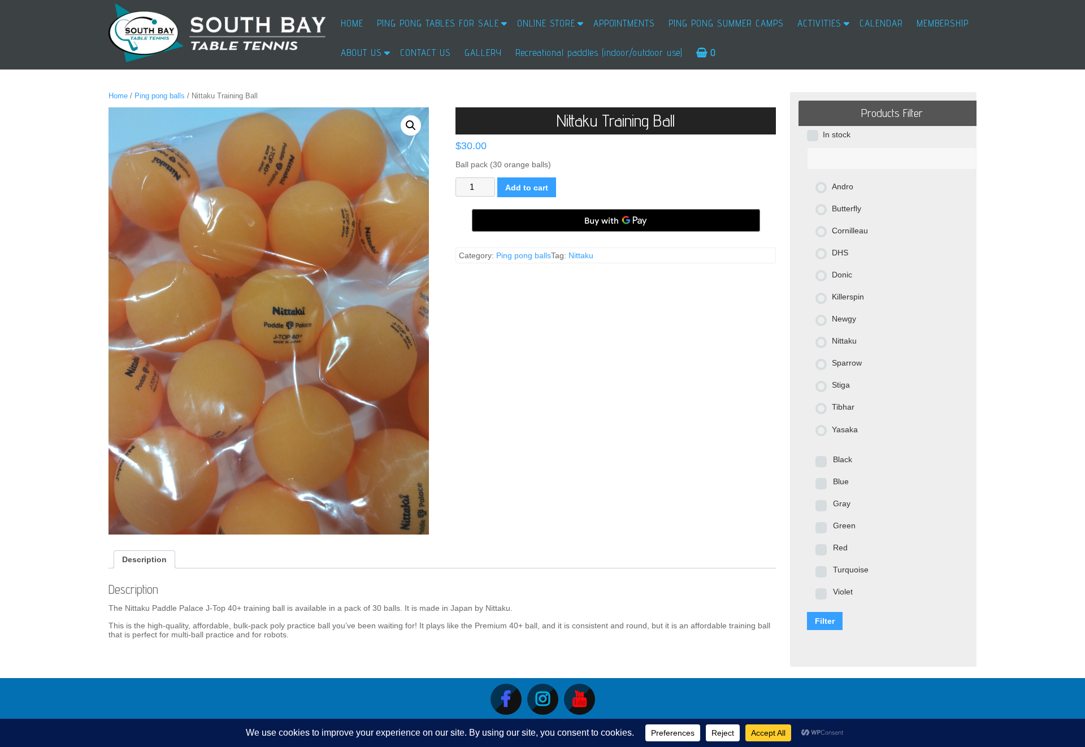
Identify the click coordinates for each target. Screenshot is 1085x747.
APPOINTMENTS (624, 23)
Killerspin (848, 296)
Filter (825, 621)
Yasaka (845, 429)
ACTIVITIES (819, 23)
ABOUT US (361, 52)
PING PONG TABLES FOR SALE (438, 23)
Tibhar (843, 406)
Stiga (841, 384)
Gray (841, 503)
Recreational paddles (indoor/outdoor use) (599, 52)
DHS (840, 252)
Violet (843, 591)
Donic (842, 274)
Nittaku (580, 255)
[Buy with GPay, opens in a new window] (616, 220)
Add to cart (526, 187)
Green (844, 525)
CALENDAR (881, 23)
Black (842, 459)
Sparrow (847, 362)
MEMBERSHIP (943, 23)
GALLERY (483, 52)
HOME (352, 23)
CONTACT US (425, 52)
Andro (842, 186)
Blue (841, 481)
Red (840, 547)
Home (118, 96)
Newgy (844, 318)
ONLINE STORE (546, 23)
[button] (411, 125)
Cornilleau (850, 230)
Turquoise (851, 569)
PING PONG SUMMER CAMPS (726, 23)
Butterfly (846, 208)
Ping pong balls (159, 96)
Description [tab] (144, 559)
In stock (836, 134)
